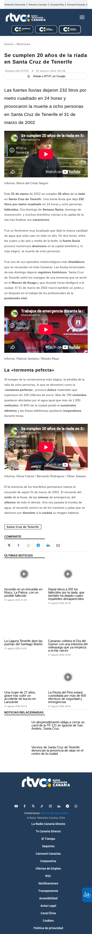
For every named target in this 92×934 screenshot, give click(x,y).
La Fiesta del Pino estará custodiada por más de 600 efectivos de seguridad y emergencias (67, 697)
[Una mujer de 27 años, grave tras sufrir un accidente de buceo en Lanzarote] (24, 677)
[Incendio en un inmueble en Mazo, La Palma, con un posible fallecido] (24, 574)
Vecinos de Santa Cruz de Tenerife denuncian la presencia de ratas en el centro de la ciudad (57, 750)
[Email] (57, 545)
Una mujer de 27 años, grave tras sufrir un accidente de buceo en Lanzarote (20, 697)
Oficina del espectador (54, 813)
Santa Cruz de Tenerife (23, 526)
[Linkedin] (48, 545)
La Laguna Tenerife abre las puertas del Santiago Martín (23, 642)
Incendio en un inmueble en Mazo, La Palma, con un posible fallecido (23, 592)
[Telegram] (38, 545)
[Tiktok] (42, 806)
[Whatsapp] (76, 806)
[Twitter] (33, 806)
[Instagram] (50, 806)
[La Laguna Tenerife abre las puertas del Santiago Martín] (24, 625)
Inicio (9, 44)
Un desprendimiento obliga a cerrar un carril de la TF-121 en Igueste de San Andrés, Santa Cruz (58, 725)
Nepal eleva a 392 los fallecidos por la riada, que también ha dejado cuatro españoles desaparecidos (66, 594)
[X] (8, 545)
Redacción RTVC (17, 71)
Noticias (23, 44)
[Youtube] (16, 806)
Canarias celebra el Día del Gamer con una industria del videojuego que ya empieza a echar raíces (68, 645)
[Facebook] (18, 545)
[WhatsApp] (28, 545)
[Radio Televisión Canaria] (25, 17)
